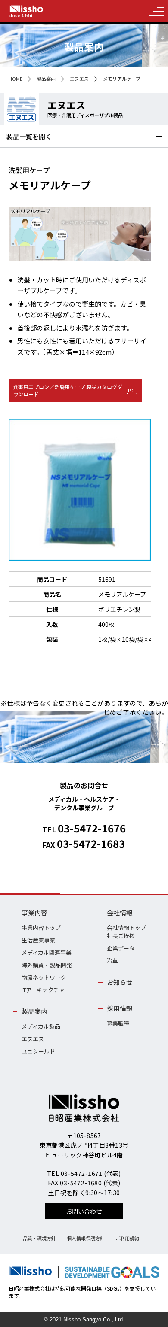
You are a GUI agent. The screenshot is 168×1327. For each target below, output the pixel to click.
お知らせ (120, 982)
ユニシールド (38, 1051)
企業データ (121, 948)
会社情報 (120, 912)
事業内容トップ (41, 927)
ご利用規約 (127, 1238)
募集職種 (118, 1023)
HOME (15, 78)
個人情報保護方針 (86, 1238)
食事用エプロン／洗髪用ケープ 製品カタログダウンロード (75, 390)
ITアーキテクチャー (46, 990)
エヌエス (79, 78)
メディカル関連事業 (47, 952)
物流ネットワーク (44, 977)
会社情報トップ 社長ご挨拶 (126, 931)
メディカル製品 (41, 1026)
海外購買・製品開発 (47, 965)
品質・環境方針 (39, 1238)
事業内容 (34, 912)
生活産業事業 (38, 940)
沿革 (112, 961)
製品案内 (46, 78)
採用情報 (120, 1008)
